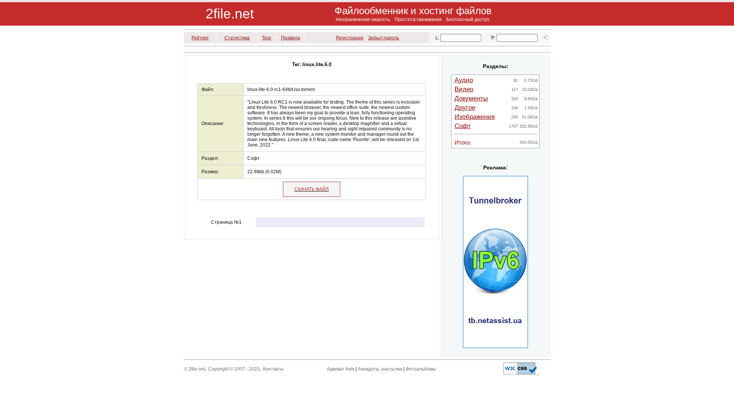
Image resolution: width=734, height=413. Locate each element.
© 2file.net (194, 369)
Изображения (475, 116)
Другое (465, 107)
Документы (471, 98)
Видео (464, 89)
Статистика (237, 38)
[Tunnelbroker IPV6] (495, 346)
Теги (266, 38)
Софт (463, 126)
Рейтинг (200, 38)
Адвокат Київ (340, 369)
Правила (290, 38)
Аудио (464, 80)
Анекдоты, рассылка (380, 369)
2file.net (230, 13)
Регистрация (350, 38)
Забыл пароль (383, 38)
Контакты (273, 369)
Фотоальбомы (421, 369)
